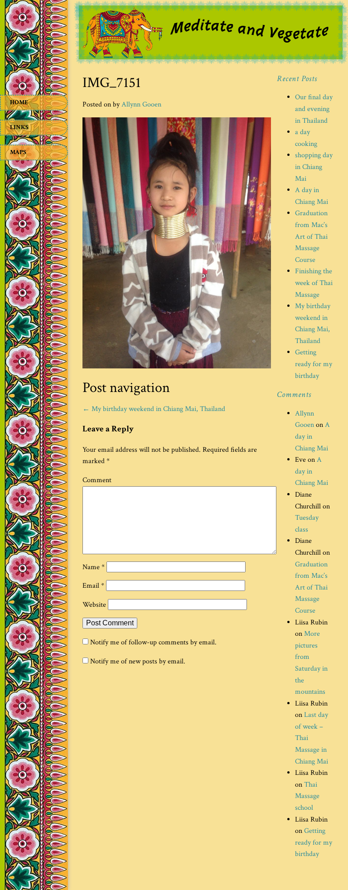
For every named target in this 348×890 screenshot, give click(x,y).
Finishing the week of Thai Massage (314, 282)
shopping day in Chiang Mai (314, 166)
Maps (18, 152)
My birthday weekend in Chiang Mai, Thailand (153, 409)
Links (19, 127)
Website (94, 604)
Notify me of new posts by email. (137, 661)
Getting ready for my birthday (313, 364)
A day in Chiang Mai (311, 471)
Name (93, 567)
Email (93, 585)
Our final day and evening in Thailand (314, 108)
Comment (96, 480)
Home (19, 102)
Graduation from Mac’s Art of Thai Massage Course (311, 236)
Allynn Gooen (141, 104)
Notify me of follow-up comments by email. (153, 642)
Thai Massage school (307, 796)
